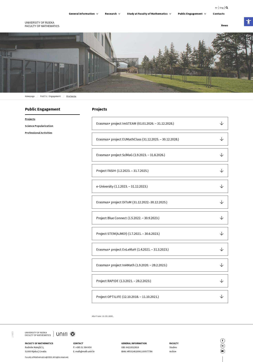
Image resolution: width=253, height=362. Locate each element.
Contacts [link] (219, 13)
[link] (248, 21)
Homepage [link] (30, 96)
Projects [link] (30, 119)
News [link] (224, 25)
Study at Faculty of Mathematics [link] (147, 13)
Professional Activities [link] (38, 132)
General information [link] (82, 13)
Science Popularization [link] (39, 126)
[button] (227, 8)
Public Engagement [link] (190, 13)
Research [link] (111, 13)
